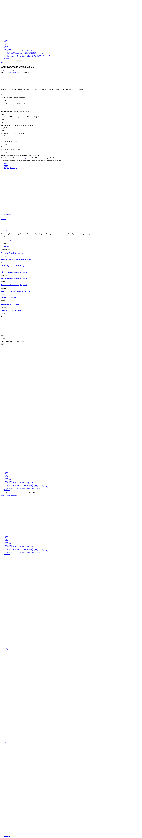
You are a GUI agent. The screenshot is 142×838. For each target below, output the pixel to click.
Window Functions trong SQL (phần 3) (14, 272)
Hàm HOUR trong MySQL (10, 304)
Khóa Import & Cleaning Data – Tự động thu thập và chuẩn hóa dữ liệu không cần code (30, 55)
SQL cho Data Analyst (8, 297)
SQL (5, 42)
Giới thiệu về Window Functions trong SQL (15, 291)
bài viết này (23, 158)
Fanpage (6, 163)
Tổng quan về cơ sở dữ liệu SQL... (12, 253)
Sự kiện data (7, 58)
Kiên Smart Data (7, 70)
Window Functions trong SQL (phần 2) (14, 278)
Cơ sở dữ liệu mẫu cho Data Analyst (13, 266)
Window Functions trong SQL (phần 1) (14, 285)
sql (5, 214)
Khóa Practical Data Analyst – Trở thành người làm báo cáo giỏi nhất (25, 53)
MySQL (3, 214)
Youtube (6, 165)
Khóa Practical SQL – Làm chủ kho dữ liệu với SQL (21, 50)
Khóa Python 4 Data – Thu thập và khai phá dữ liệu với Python (23, 56)
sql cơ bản (9, 214)
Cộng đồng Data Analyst (10, 168)
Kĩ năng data (7, 47)
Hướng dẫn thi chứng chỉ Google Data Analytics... (17, 259)
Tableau (6, 45)
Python (6, 46)
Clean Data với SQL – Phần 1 (11, 310)
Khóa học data (8, 49)
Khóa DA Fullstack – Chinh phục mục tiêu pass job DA (21, 52)
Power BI (6, 43)
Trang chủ (6, 40)
